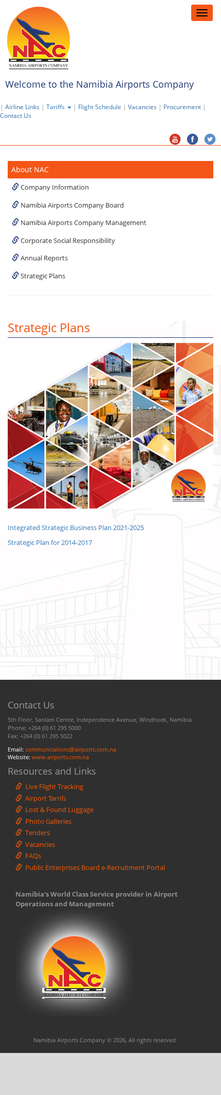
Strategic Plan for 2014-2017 (50, 542)
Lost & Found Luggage (58, 809)
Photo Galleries (46, 821)
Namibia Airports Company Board (71, 205)
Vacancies (142, 107)
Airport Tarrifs (44, 798)
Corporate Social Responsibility (67, 240)
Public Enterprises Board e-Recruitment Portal (93, 867)
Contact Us (18, 115)
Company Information (54, 187)
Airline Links (22, 107)
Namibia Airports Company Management (82, 222)
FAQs (31, 855)
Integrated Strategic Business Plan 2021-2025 (76, 527)
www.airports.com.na (60, 757)
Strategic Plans (42, 275)
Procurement (182, 107)
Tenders (36, 832)
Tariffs (56, 107)
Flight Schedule (99, 107)
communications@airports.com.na (70, 749)
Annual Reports (43, 257)
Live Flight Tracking (52, 786)
